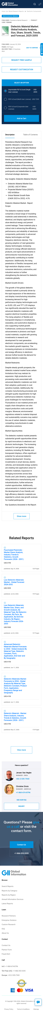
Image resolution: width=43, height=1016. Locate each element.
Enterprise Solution (9, 920)
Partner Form (7, 950)
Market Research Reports (16, 11)
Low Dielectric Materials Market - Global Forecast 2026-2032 (14, 582)
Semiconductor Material (10, 16)
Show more (21, 516)
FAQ (3, 929)
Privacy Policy (8, 1009)
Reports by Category (9, 891)
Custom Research (8, 924)
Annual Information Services (12, 899)
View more (21, 750)
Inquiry (21, 806)
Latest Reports (7, 904)
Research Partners (9, 916)
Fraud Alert (6, 954)
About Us (5, 933)
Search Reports (7, 886)
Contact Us (21, 844)
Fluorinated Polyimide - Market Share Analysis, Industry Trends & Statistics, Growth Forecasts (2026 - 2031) (14, 554)
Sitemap (36, 1009)
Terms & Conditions (23, 1009)
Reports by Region (9, 895)
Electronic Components (34, 11)
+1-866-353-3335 (21, 853)
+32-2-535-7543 (22, 779)
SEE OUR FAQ (21, 800)
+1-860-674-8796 (23, 792)
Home (4, 11)
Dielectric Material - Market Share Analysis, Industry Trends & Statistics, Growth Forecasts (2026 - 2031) (15, 716)
